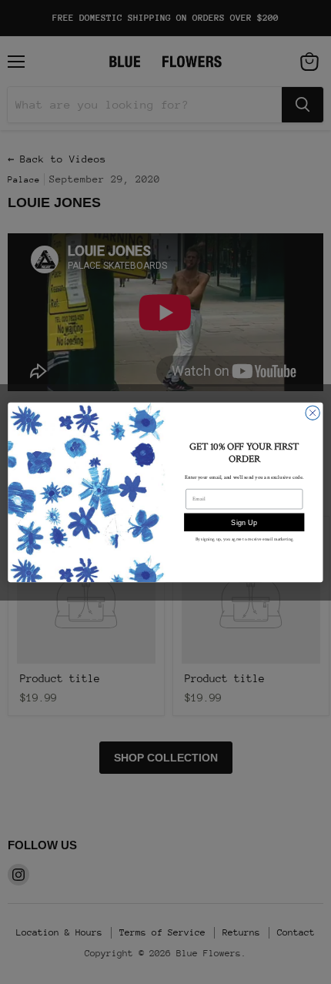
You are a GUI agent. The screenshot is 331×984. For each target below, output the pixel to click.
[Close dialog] (312, 413)
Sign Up (244, 522)
